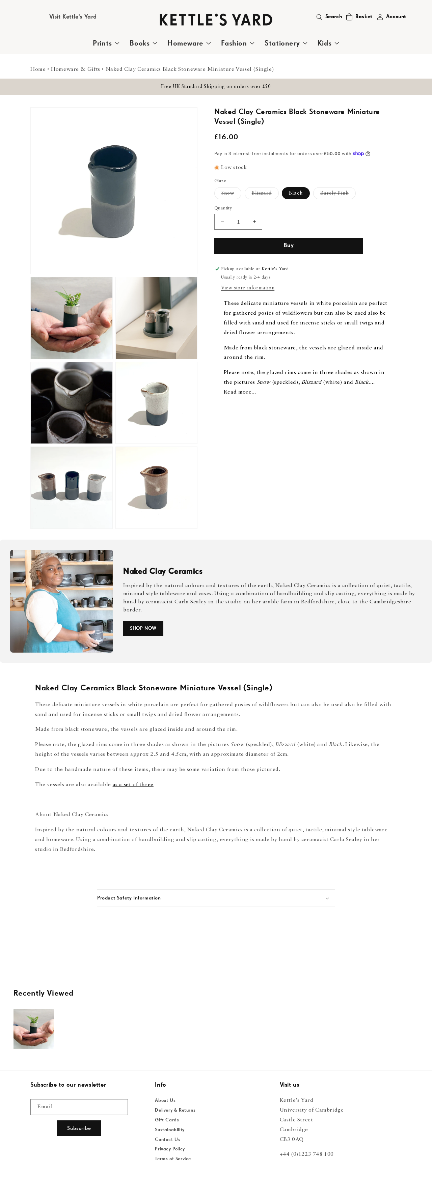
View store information (247, 288)
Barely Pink (338, 195)
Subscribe (79, 1128)
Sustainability (169, 1129)
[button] (349, 16)
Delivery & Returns (175, 1110)
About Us (165, 1100)
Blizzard (265, 195)
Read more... (240, 392)
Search (333, 17)
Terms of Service (173, 1158)
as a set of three (133, 784)
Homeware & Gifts (75, 69)
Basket (364, 17)
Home (38, 69)
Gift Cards (167, 1120)
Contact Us (167, 1139)
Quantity (223, 208)
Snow (231, 195)
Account (396, 17)
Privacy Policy (170, 1149)
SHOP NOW (143, 628)
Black (296, 193)
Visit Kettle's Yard (73, 17)
